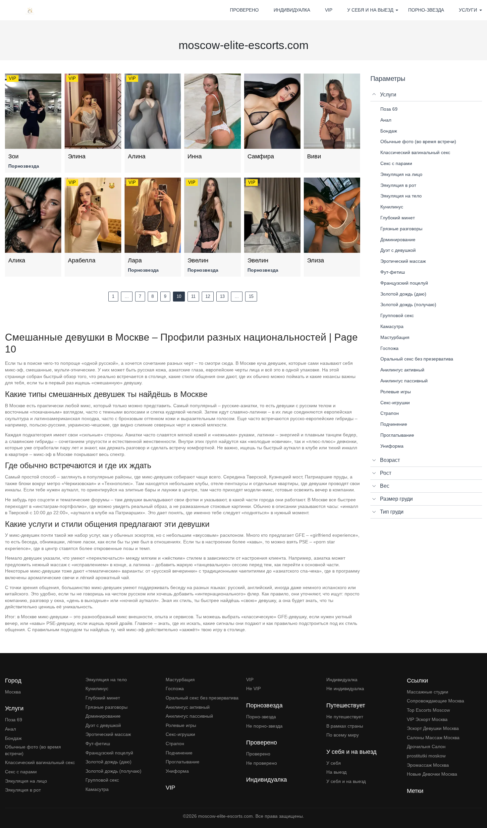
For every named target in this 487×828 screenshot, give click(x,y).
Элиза (315, 260)
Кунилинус (96, 688)
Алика (16, 260)
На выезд (336, 772)
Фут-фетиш (97, 743)
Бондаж (13, 738)
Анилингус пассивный (189, 716)
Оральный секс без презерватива (202, 697)
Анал (10, 729)
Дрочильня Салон (426, 746)
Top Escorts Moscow (428, 710)
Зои (13, 156)
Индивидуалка (292, 10)
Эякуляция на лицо (26, 781)
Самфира (260, 156)
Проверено (244, 10)
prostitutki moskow (426, 755)
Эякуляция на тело (106, 679)
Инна (195, 156)
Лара (135, 260)
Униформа (177, 771)
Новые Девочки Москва (432, 774)
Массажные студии (427, 691)
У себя (333, 763)
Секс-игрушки (180, 734)
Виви (314, 156)
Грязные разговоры (106, 707)
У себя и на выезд (346, 781)
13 (222, 296)
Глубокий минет (102, 697)
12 (207, 296)
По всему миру (342, 735)
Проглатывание (182, 761)
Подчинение (179, 752)
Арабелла (81, 260)
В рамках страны (344, 726)
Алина (136, 156)
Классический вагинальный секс (40, 762)
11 (193, 296)
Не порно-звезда (264, 726)
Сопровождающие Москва (435, 700)
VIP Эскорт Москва (427, 719)
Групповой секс (102, 780)
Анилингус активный (188, 707)
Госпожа (175, 688)
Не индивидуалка (345, 688)
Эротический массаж (108, 734)
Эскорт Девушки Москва (433, 728)
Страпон (175, 743)
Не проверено (261, 763)
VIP (328, 10)
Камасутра (97, 789)
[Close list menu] (374, 95)
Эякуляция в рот (23, 790)
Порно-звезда (426, 10)
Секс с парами (21, 771)
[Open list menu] (374, 460)
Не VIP (253, 688)
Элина (76, 156)
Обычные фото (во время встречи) (33, 750)
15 (251, 296)
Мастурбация (180, 679)
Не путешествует (344, 716)
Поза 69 (13, 719)
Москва (13, 691)
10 (179, 296)
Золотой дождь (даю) (108, 761)
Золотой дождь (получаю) (113, 771)
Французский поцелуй (109, 752)
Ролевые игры (181, 725)
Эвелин (198, 260)
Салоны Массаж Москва (433, 737)
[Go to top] (477, 799)
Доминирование (103, 716)
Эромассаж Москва (428, 765)
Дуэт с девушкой (103, 725)
